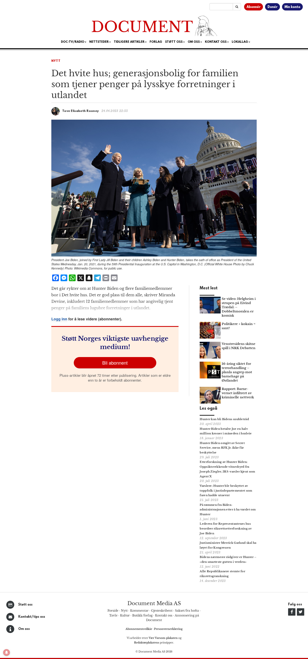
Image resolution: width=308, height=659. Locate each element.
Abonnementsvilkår (139, 629)
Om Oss (194, 42)
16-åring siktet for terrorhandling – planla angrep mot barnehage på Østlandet (237, 372)
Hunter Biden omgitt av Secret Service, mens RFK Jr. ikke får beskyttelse (222, 447)
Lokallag (240, 42)
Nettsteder (99, 42)
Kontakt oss (216, 42)
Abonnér (253, 7)
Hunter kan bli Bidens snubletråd (224, 419)
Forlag (156, 42)
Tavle (113, 615)
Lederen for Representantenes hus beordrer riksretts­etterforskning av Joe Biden (226, 528)
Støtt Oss (174, 42)
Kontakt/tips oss (31, 617)
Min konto (292, 7)
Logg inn (59, 319)
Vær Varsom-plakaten (163, 638)
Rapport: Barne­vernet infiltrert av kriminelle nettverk (238, 393)
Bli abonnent (115, 362)
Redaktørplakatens (146, 642)
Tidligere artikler (129, 42)
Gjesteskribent (161, 610)
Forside (112, 610)
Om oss (24, 629)
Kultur (125, 615)
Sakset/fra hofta (187, 610)
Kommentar (139, 610)
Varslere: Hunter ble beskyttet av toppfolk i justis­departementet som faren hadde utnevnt (226, 490)
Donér (272, 7)
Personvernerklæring (168, 629)
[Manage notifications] (6, 652)
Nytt (56, 61)
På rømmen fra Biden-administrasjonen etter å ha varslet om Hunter (228, 509)
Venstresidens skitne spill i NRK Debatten (238, 346)
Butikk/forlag (142, 615)
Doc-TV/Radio (72, 42)
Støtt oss (25, 605)
